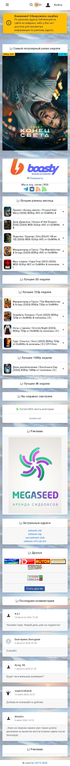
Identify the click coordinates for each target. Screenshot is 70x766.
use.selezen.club (35, 537)
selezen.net (35, 530)
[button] (53, 5)
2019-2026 (41, 763)
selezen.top (35, 534)
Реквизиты (36, 178)
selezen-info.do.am (35, 541)
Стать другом (35, 588)
